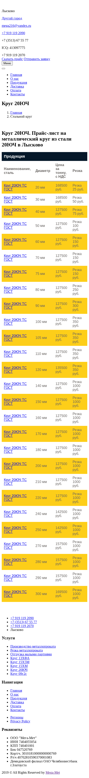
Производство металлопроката (33, 646)
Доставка (17, 86)
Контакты (17, 94)
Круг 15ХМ (19, 666)
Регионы (16, 717)
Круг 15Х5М (19, 662)
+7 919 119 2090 (22, 618)
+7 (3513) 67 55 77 (23, 622)
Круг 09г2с (18, 673)
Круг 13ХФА (20, 658)
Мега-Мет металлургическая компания (24, 71)
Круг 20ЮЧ (18, 670)
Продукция (18, 82)
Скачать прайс (12, 59)
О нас (14, 78)
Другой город (12, 18)
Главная (16, 112)
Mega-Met (53, 772)
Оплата (15, 90)
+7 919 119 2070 (22, 626)
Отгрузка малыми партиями (31, 654)
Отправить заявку (37, 59)
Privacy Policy (20, 721)
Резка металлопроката (26, 650)
